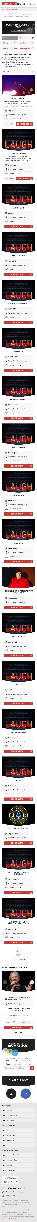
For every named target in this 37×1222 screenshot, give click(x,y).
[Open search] (30, 4)
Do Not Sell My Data (9, 1219)
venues (5, 9)
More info (9, 124)
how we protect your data (20, 1064)
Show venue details (18, 30)
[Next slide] (32, 982)
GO (32, 1068)
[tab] (16, 1032)
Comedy (14, 9)
